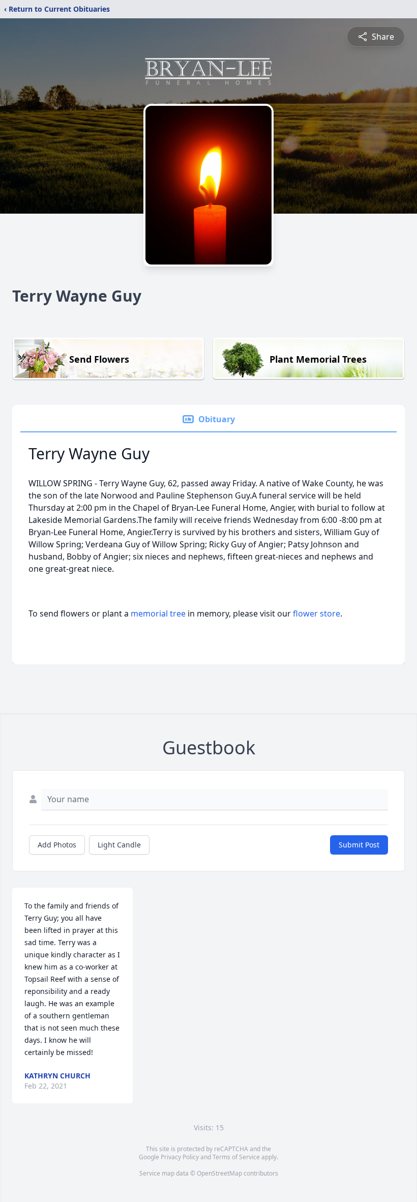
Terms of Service (236, 1157)
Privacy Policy (180, 1157)
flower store (316, 613)
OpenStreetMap (219, 1173)
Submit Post (359, 844)
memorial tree (158, 613)
